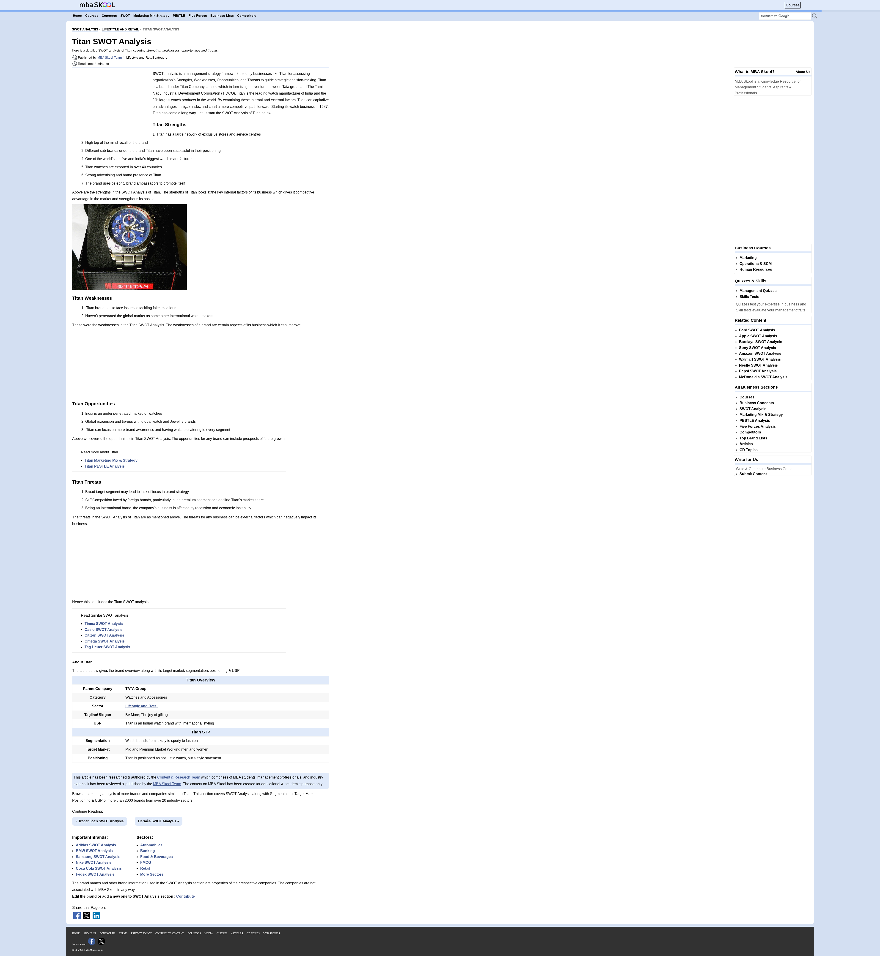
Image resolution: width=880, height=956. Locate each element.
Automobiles (151, 845)
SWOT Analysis (753, 409)
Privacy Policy (141, 933)
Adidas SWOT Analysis (96, 845)
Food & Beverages (156, 857)
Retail (145, 868)
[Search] (815, 16)
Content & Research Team (178, 777)
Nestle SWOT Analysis (758, 365)
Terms (123, 933)
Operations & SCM (756, 264)
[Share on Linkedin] (96, 918)
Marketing (748, 258)
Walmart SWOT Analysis (760, 359)
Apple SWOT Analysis (758, 336)
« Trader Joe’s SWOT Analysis (100, 821)
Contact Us (107, 933)
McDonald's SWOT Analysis (763, 377)
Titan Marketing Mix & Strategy (111, 460)
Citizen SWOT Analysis (104, 635)
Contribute (185, 896)
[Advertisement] (110, 103)
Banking (147, 851)
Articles (746, 444)
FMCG (145, 862)
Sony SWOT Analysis (757, 348)
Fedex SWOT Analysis (95, 874)
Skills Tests (749, 297)
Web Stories (271, 933)
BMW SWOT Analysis (94, 851)
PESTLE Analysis (755, 420)
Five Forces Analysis (758, 426)
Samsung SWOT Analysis (98, 857)
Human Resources (756, 269)
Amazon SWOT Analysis (760, 353)
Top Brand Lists (753, 438)
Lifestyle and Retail (141, 706)
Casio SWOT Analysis (103, 630)
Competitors (750, 432)
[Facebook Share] (77, 918)
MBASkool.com (94, 949)
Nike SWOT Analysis (93, 862)
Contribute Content (169, 933)
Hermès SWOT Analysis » (158, 821)
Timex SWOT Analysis (104, 624)
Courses (793, 5)
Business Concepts (757, 403)
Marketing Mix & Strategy (761, 415)
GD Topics (749, 450)
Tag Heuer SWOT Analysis (107, 647)
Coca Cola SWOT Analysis (99, 868)
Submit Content (753, 474)
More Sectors (151, 874)
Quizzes (222, 933)
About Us (803, 72)
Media (208, 933)
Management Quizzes (758, 291)
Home (76, 933)
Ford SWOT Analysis (757, 330)
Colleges (194, 933)
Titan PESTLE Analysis (105, 466)
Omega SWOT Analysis (105, 641)
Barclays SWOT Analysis (760, 342)
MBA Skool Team (109, 57)
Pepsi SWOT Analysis (758, 371)
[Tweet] (86, 918)
